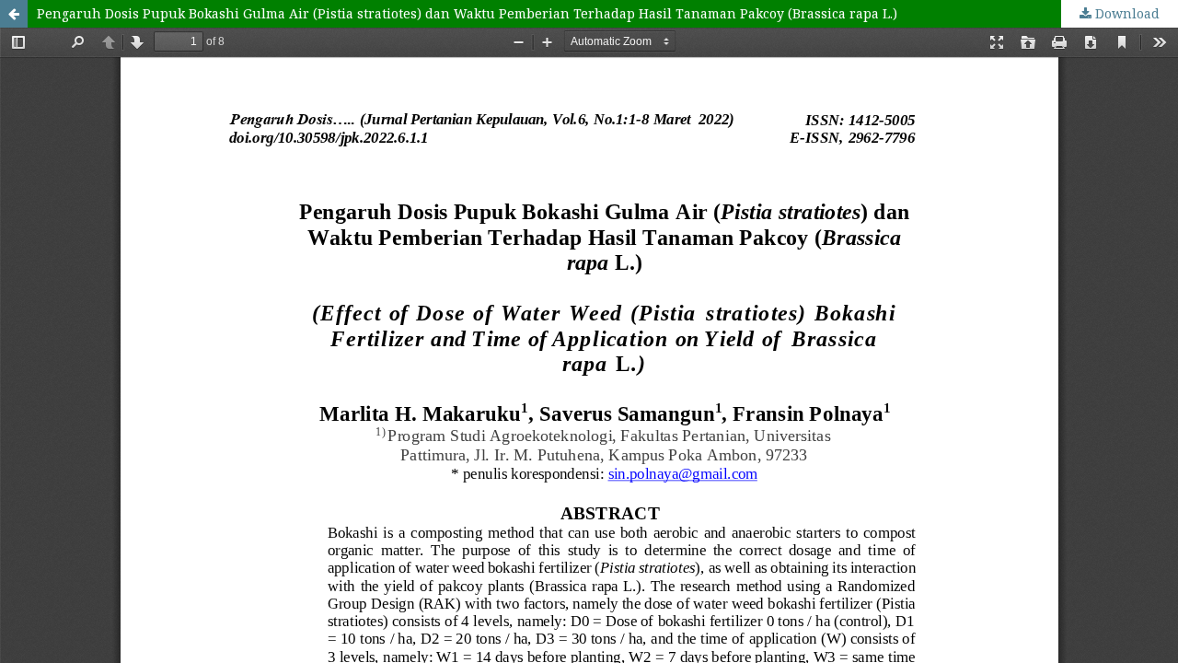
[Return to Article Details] (14, 14)
